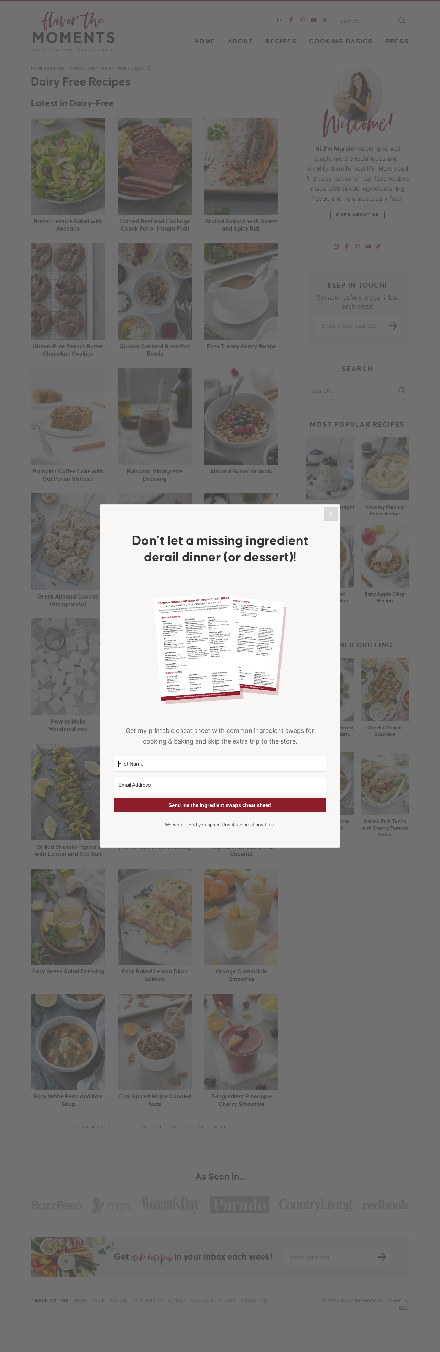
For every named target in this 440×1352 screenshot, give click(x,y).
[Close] (331, 514)
